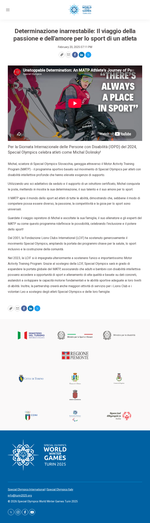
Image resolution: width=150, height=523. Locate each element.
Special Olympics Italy (60, 489)
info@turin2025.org (20, 495)
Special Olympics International (26, 489)
